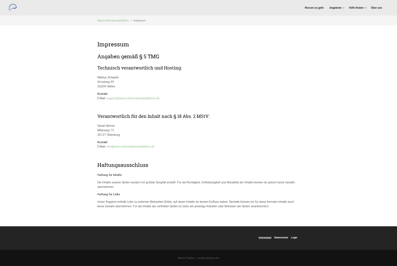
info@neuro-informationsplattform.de (130, 146)
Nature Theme (186, 258)
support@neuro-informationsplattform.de (133, 98)
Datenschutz (281, 237)
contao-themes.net (208, 258)
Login (294, 237)
